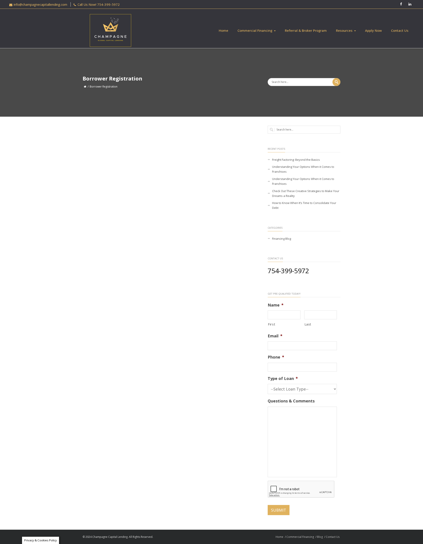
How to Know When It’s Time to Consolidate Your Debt (304, 205)
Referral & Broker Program (306, 30)
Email (275, 335)
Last (308, 324)
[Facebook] (401, 4)
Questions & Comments (291, 401)
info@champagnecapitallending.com (40, 4)
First (271, 324)
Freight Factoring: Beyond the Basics (296, 160)
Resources (344, 30)
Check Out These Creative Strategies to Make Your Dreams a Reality (305, 193)
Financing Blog (281, 239)
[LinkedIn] (409, 4)
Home (223, 30)
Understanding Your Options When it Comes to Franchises (303, 169)
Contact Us (399, 30)
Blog (320, 537)
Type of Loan (283, 378)
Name (276, 305)
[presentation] (301, 489)
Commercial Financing (254, 30)
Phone (276, 357)
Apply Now (373, 30)
